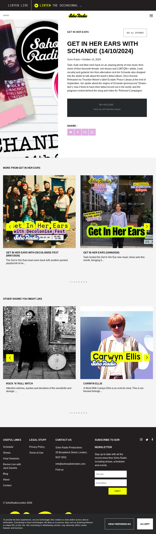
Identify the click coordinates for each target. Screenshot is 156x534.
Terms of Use (36, 452)
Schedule (8, 447)
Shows (7, 452)
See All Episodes (135, 33)
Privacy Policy (37, 447)
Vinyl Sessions (11, 458)
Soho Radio (74, 59)
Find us (59, 469)
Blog (5, 473)
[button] (147, 226)
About (6, 479)
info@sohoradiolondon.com (70, 464)
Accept (145, 524)
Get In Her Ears (78, 32)
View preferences (119, 524)
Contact (7, 485)
